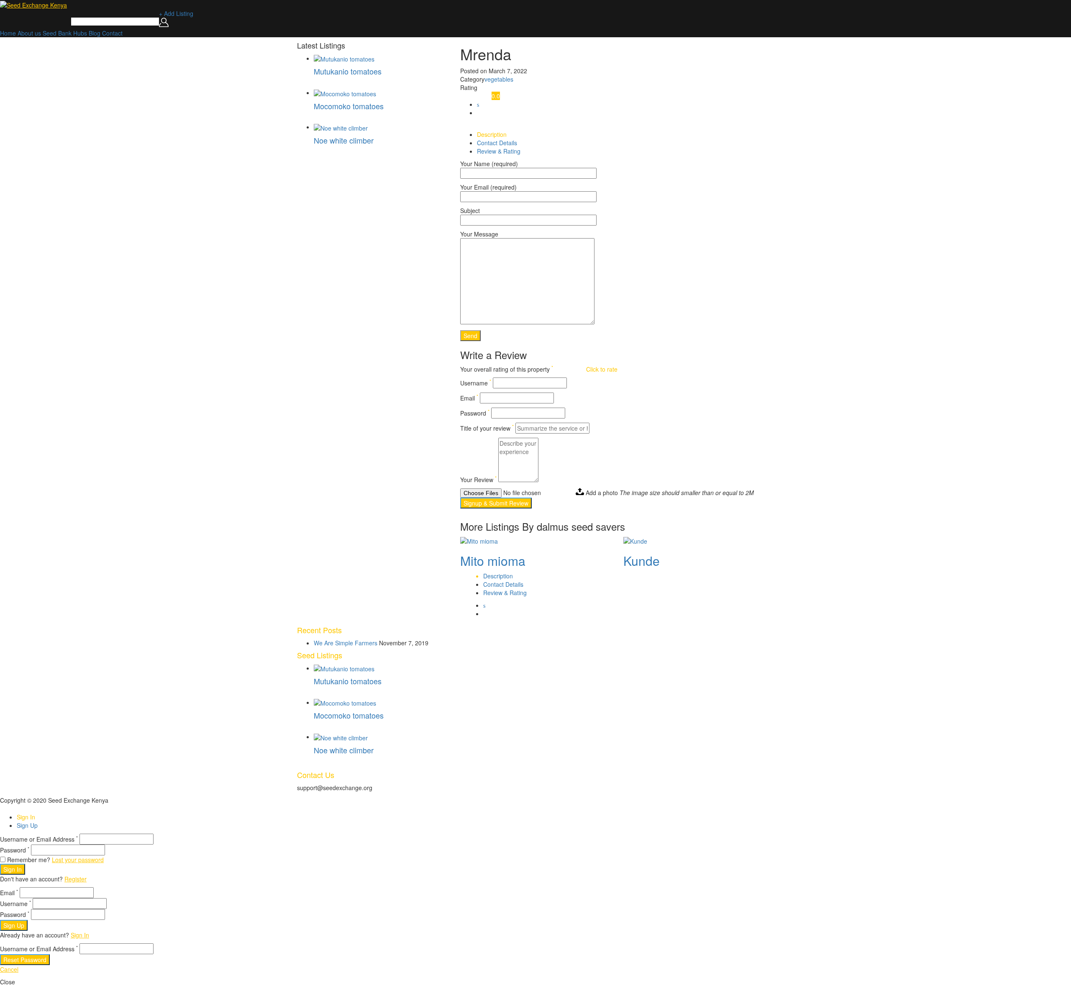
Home (8, 33)
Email (469, 398)
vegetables (498, 79)
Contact (112, 33)
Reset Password (24, 959)
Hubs (80, 33)
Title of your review (487, 428)
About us (29, 33)
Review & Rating (498, 151)
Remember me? (28, 859)
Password (474, 413)
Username (475, 383)
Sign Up (27, 825)
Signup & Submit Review (496, 503)
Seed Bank (57, 33)
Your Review (478, 479)
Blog (94, 33)
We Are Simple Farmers (345, 643)
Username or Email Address (39, 839)
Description (492, 134)
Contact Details (497, 143)
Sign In (26, 817)
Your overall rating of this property (506, 369)
